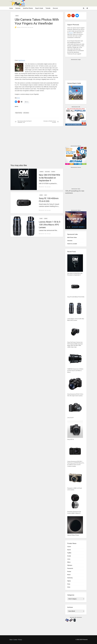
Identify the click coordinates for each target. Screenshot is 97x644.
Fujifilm (69, 552)
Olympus (69, 565)
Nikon (69, 562)
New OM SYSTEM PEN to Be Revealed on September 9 (49, 178)
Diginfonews (21, 60)
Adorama (69, 240)
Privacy (20, 639)
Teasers (53, 171)
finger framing (18, 112)
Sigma (69, 580)
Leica (68, 559)
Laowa (41, 218)
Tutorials (48, 8)
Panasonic (70, 568)
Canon (69, 546)
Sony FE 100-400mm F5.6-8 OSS (49, 199)
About (10, 639)
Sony (68, 584)
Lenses (45, 218)
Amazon (71, 32)
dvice (18, 98)
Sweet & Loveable (72, 243)
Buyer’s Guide (39, 8)
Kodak (69, 556)
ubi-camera (26, 112)
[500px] (77, 15)
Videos (17, 15)
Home (11, 8)
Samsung (70, 577)
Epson (69, 549)
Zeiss (68, 587)
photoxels (19, 27)
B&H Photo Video (72, 237)
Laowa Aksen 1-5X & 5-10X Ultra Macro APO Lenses (50, 225)
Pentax (69, 571)
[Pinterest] (73, 15)
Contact (15, 639)
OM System (47, 171)
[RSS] (69, 15)
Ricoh (69, 574)
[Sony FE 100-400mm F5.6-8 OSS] (24, 203)
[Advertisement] (62, 3)
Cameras (17, 8)
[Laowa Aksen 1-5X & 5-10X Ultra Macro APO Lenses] (24, 226)
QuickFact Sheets (28, 8)
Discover (55, 8)
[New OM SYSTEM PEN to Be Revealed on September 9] (24, 179)
